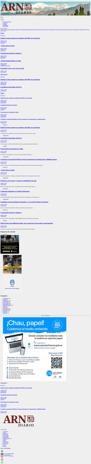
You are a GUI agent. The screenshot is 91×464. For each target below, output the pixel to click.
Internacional (3, 74)
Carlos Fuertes (3, 41)
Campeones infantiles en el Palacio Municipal (14, 191)
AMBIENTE (3, 65)
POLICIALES (6, 309)
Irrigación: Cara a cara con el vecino (12, 68)
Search (1, 17)
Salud (4, 311)
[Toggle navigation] (0, 16)
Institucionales (3, 84)
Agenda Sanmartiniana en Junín (10, 61)
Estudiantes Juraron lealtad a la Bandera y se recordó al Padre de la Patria (24, 202)
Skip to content (3, 1)
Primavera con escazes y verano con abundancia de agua (18, 181)
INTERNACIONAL (7, 21)
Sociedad (5, 24)
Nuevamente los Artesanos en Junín (44, 29)
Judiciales (5, 220)
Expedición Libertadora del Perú (31, 29)
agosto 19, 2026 (3, 48)
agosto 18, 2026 (3, 63)
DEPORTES (5, 25)
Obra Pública (5, 308)
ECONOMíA (5, 26)
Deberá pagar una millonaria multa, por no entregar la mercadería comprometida (26, 223)
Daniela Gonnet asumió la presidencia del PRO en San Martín (12, 29)
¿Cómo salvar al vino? (7, 46)
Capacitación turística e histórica (11, 53)
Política (2, 33)
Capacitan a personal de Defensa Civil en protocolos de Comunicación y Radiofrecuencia (68, 29)
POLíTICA (5, 23)
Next (6, 234)
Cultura (4, 299)
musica (4, 307)
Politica (2, 93)
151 (4, 234)
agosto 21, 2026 (3, 40)
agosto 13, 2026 (3, 70)
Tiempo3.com (47, 315)
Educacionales (6, 302)
